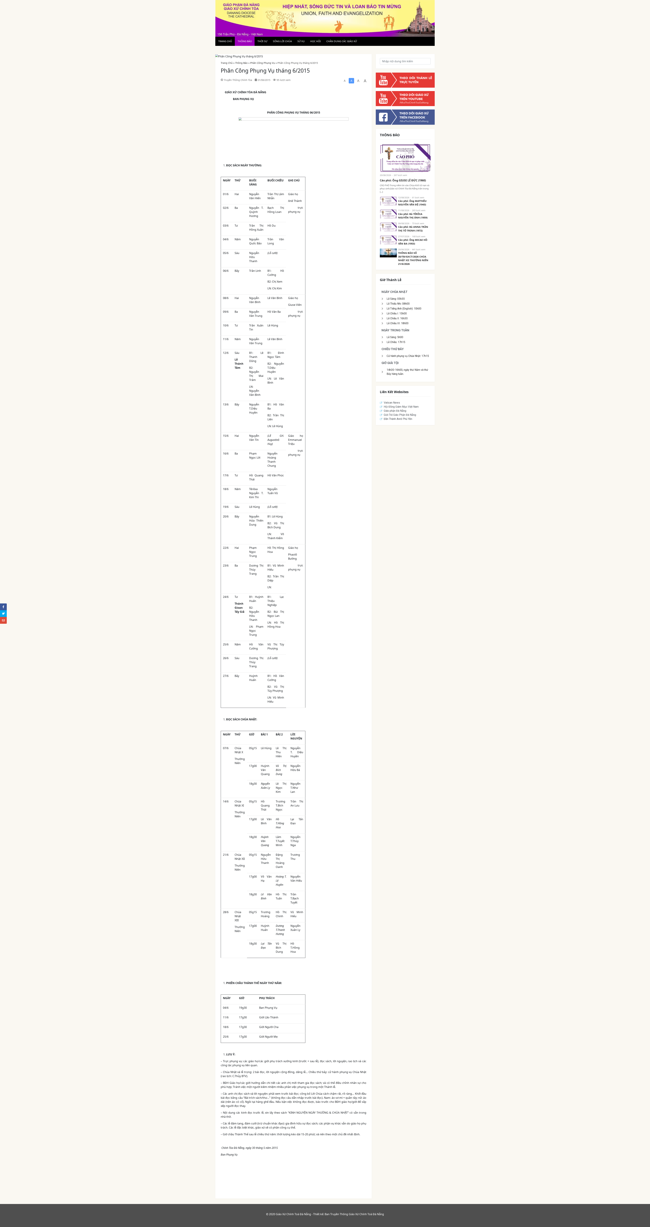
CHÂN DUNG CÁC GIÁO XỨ (341, 41)
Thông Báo (241, 62)
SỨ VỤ (301, 41)
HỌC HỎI (315, 41)
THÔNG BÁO (245, 41)
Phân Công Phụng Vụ (262, 62)
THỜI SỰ (262, 41)
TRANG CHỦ (225, 41)
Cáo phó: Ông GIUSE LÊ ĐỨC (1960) (403, 180)
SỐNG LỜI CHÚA (282, 41)
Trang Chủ (227, 62)
